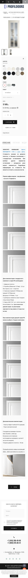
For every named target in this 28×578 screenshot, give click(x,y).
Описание (6, 142)
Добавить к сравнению (23, 58)
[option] (14, 34)
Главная (5, 12)
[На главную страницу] (14, 6)
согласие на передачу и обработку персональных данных (14, 521)
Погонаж (16, 142)
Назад (15, 487)
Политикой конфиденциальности (18, 573)
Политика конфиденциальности (14, 567)
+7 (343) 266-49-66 (14, 540)
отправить (14, 528)
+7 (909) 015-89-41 (14, 542)
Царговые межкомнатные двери (16, 12)
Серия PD (6, 13)
